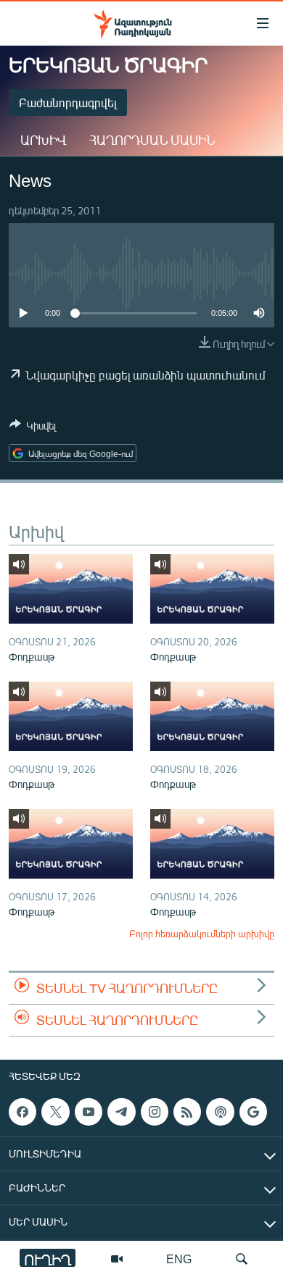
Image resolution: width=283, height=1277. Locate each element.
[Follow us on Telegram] (121, 1112)
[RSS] (187, 1112)
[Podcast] (220, 1112)
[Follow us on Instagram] (154, 1112)
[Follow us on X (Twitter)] (55, 1112)
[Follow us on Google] (253, 1112)
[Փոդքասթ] (71, 589)
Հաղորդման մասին (152, 140)
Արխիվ (43, 140)
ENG (179, 1258)
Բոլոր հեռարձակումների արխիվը (201, 933)
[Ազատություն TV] (117, 1259)
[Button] (32, 428)
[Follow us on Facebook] (22, 1112)
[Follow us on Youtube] (88, 1112)
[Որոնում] (241, 1259)
